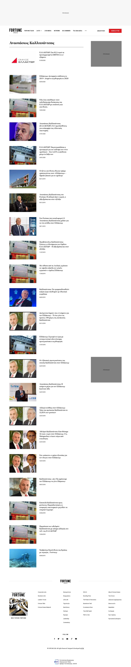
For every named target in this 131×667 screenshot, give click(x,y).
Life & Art (65, 599)
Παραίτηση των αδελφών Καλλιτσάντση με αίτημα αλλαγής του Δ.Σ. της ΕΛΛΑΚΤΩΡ (53, 528)
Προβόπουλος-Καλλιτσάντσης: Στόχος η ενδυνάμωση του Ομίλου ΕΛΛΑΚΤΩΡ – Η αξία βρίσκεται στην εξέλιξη (54, 245)
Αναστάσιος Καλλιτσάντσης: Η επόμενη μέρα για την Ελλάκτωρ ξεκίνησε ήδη (52, 386)
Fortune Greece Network (44, 607)
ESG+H (85, 592)
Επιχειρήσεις (66, 596)
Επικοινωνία (111, 603)
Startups (65, 611)
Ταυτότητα (111, 596)
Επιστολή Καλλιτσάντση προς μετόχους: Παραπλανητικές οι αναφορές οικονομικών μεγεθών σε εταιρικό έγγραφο (53, 506)
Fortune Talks (41, 603)
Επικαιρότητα (67, 592)
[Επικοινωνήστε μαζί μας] (76, 639)
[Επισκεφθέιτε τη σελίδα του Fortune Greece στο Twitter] (58, 639)
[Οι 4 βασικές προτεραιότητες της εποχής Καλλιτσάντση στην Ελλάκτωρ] (22, 368)
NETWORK (57, 30)
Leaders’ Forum (42, 599)
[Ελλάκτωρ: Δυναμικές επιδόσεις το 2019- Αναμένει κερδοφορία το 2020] (22, 84)
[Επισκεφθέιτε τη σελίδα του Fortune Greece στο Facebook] (54, 639)
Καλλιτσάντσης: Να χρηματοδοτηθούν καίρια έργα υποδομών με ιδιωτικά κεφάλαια (54, 291)
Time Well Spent (87, 611)
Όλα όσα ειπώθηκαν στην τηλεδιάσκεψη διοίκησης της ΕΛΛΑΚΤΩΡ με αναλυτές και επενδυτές (51, 103)
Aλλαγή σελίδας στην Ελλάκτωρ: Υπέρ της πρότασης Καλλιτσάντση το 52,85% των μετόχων (53, 410)
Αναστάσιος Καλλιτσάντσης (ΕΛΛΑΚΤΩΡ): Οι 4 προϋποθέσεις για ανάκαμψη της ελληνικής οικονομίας (53, 127)
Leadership (66, 618)
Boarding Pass (87, 596)
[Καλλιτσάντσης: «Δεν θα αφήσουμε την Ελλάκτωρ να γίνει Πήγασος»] (22, 487)
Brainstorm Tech (87, 603)
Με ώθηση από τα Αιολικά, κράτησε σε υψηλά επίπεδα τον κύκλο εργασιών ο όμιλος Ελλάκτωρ (53, 268)
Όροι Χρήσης (112, 615)
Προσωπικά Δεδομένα (114, 618)
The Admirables (77, 30)
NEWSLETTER (115, 31)
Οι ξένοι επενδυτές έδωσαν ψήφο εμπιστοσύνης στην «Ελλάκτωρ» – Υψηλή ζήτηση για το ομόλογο (52, 173)
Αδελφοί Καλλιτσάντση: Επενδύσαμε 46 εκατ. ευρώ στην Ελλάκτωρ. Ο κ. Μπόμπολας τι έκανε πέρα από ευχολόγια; (53, 435)
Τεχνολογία (66, 603)
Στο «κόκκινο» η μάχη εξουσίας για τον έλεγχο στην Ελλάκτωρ (53, 456)
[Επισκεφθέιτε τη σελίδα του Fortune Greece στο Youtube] (67, 639)
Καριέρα (65, 615)
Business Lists (42, 596)
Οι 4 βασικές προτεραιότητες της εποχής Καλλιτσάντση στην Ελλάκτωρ (54, 361)
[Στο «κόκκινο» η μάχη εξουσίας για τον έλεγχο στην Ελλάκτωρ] (22, 463)
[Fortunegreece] (15, 32)
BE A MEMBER (66, 30)
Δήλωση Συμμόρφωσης (115, 599)
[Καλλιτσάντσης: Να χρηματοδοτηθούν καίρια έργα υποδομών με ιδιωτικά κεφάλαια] (22, 297)
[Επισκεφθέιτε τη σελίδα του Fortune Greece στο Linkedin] (62, 639)
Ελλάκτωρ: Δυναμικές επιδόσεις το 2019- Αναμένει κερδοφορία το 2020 (53, 77)
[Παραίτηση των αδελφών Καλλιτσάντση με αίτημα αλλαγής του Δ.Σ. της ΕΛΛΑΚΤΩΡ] (22, 534)
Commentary (66, 622)
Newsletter (111, 607)
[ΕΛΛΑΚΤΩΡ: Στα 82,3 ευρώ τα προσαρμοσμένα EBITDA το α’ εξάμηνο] (22, 60)
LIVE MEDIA (48, 30)
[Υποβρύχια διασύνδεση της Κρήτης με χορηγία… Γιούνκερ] (22, 558)
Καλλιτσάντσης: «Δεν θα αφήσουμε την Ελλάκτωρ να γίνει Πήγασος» (53, 480)
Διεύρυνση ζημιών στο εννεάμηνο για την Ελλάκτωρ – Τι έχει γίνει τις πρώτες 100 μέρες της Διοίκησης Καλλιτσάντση (54, 316)
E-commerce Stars (88, 607)
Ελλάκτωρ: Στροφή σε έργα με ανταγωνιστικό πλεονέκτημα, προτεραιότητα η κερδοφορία (51, 339)
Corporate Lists (42, 592)
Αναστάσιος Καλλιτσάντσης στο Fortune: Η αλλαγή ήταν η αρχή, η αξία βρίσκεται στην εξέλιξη (52, 196)
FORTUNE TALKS (29, 30)
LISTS (38, 30)
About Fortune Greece (114, 592)
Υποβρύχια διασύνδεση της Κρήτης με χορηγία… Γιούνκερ (53, 551)
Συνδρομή (111, 611)
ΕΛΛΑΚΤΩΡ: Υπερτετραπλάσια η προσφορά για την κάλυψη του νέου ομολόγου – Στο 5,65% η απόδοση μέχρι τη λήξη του (53, 150)
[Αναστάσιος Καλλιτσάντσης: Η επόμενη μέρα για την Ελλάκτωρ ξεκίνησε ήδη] (22, 392)
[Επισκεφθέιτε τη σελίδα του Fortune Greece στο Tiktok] (71, 639)
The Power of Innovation (89, 599)
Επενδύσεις (66, 607)
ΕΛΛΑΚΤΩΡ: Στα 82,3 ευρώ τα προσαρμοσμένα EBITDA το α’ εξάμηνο (51, 54)
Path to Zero (86, 615)
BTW (82, 648)
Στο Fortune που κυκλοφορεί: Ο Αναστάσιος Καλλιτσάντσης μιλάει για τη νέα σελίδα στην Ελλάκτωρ (54, 220)
